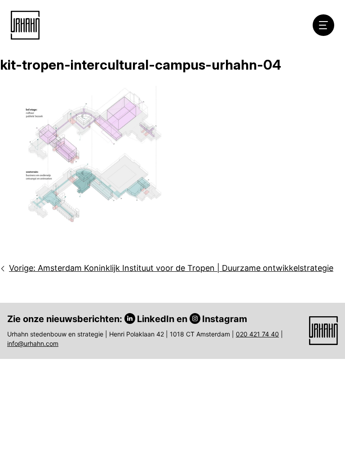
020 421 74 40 (257, 334)
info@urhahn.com (32, 343)
